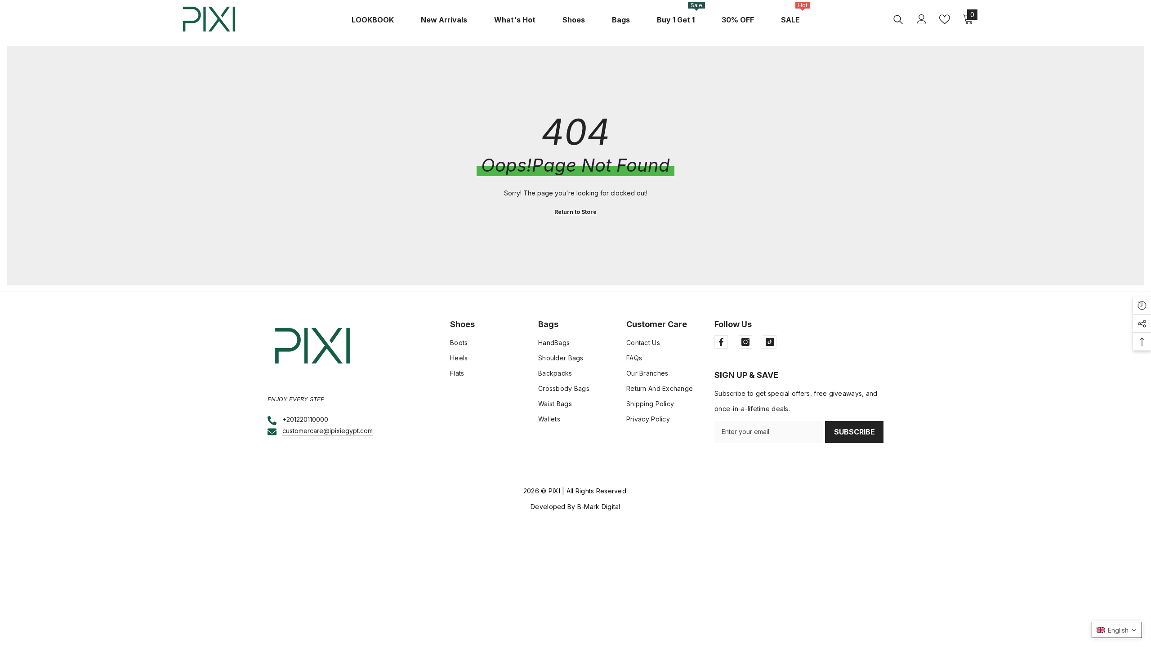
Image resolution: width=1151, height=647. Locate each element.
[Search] (898, 19)
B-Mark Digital (598, 506)
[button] (1117, 630)
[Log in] (922, 19)
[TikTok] (769, 342)
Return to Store (575, 211)
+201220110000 (305, 419)
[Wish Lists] (944, 19)
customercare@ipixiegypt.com (327, 430)
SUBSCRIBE (854, 431)
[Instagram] (745, 342)
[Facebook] (721, 342)
